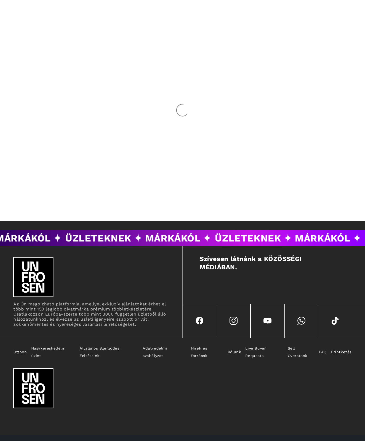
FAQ (323, 352)
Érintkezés (341, 352)
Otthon (20, 352)
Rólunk (234, 352)
